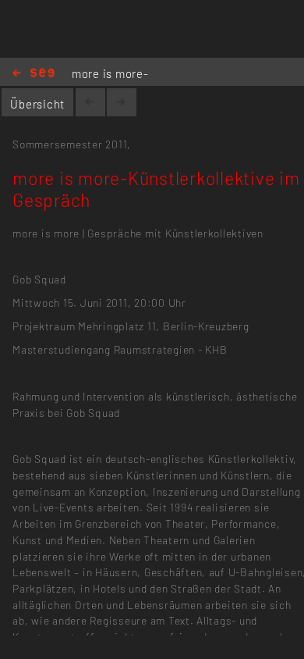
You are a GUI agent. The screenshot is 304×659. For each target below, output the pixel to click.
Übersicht (37, 104)
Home (33, 74)
